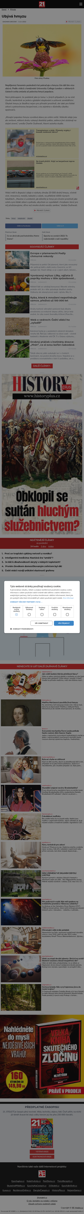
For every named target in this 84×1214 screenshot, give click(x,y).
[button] (42, 602)
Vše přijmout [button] (64, 623)
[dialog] (42, 607)
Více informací (68, 598)
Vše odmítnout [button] (41, 623)
